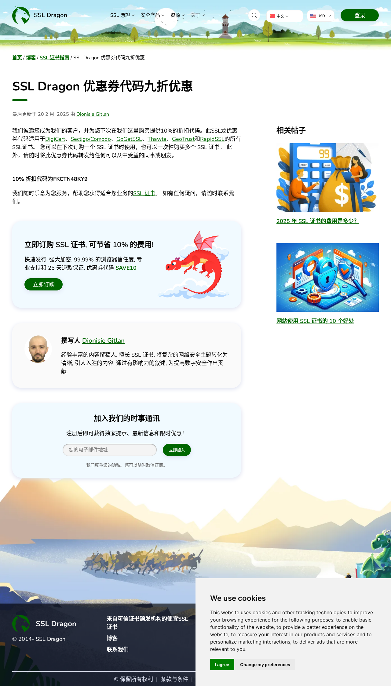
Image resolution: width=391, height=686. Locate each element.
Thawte (157, 139)
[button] (254, 15)
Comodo (100, 139)
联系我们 (118, 649)
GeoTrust (183, 139)
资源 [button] (175, 15)
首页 (17, 57)
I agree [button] (222, 664)
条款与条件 (174, 679)
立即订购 (44, 284)
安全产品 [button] (150, 15)
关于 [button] (195, 15)
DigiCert (55, 139)
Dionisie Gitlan (92, 114)
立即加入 (177, 450)
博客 (31, 57)
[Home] (39, 15)
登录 (359, 15)
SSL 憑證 (120, 15)
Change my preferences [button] (265, 664)
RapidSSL (212, 139)
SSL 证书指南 (54, 57)
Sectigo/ (80, 139)
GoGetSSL (129, 139)
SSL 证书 (144, 193)
